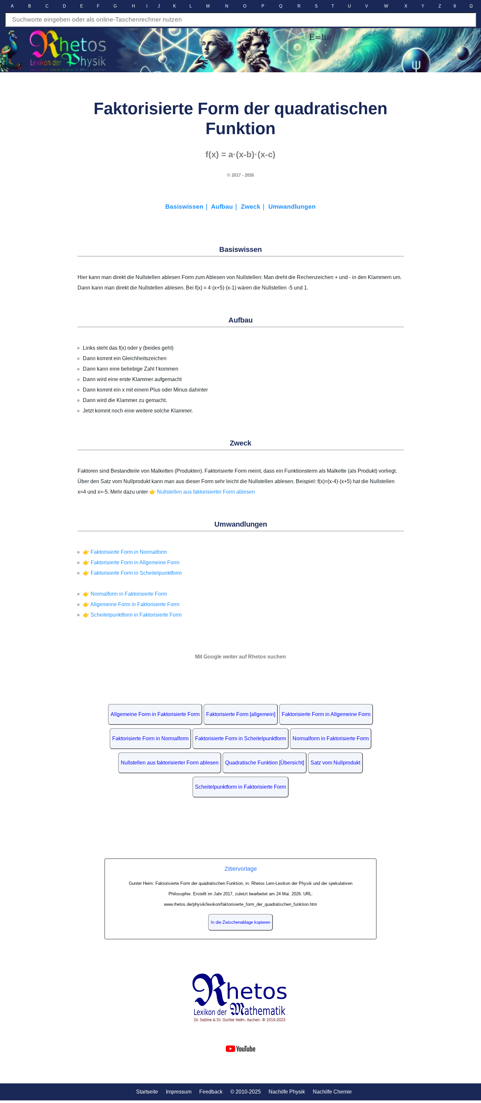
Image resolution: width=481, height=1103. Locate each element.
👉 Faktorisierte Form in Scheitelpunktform (132, 573)
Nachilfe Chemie (332, 1091)
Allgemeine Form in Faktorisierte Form (155, 714)
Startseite (147, 1091)
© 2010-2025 (245, 1091)
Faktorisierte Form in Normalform (150, 738)
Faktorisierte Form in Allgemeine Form (326, 714)
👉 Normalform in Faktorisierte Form (125, 594)
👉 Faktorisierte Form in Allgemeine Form (131, 562)
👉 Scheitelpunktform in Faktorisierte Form (132, 615)
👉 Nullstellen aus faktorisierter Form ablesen (202, 492)
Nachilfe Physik (287, 1091)
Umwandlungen (292, 206)
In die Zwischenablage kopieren (240, 922)
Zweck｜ (254, 206)
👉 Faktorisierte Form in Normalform (125, 552)
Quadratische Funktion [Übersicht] (264, 762)
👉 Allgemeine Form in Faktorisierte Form (131, 604)
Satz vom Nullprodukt (335, 762)
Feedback (211, 1091)
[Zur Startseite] (240, 998)
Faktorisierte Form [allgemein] (240, 714)
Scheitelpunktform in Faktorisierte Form (240, 787)
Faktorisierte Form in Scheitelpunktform (240, 738)
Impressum (178, 1091)
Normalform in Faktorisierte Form (331, 738)
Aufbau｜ (226, 206)
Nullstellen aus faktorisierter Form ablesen (170, 762)
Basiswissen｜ (188, 206)
